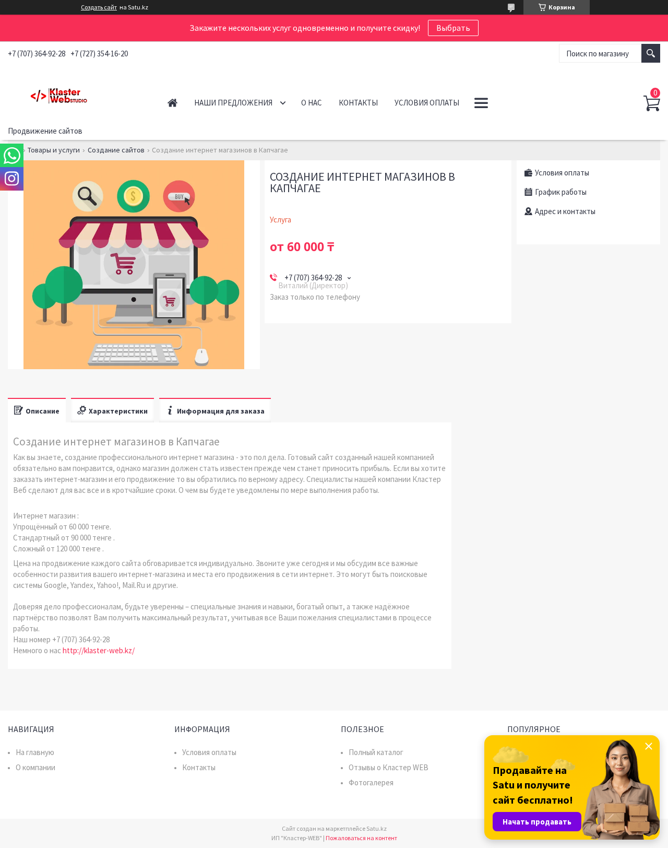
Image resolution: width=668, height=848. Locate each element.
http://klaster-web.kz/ (99, 650)
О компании (35, 767)
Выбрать (453, 27)
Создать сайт (99, 7)
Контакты (358, 103)
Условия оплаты (427, 103)
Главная (172, 102)
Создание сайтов (116, 150)
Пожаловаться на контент (361, 838)
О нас (311, 103)
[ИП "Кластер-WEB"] (76, 93)
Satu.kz (376, 828)
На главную (35, 752)
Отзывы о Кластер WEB (388, 767)
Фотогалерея (371, 782)
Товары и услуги (54, 150)
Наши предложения (233, 103)
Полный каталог (376, 752)
